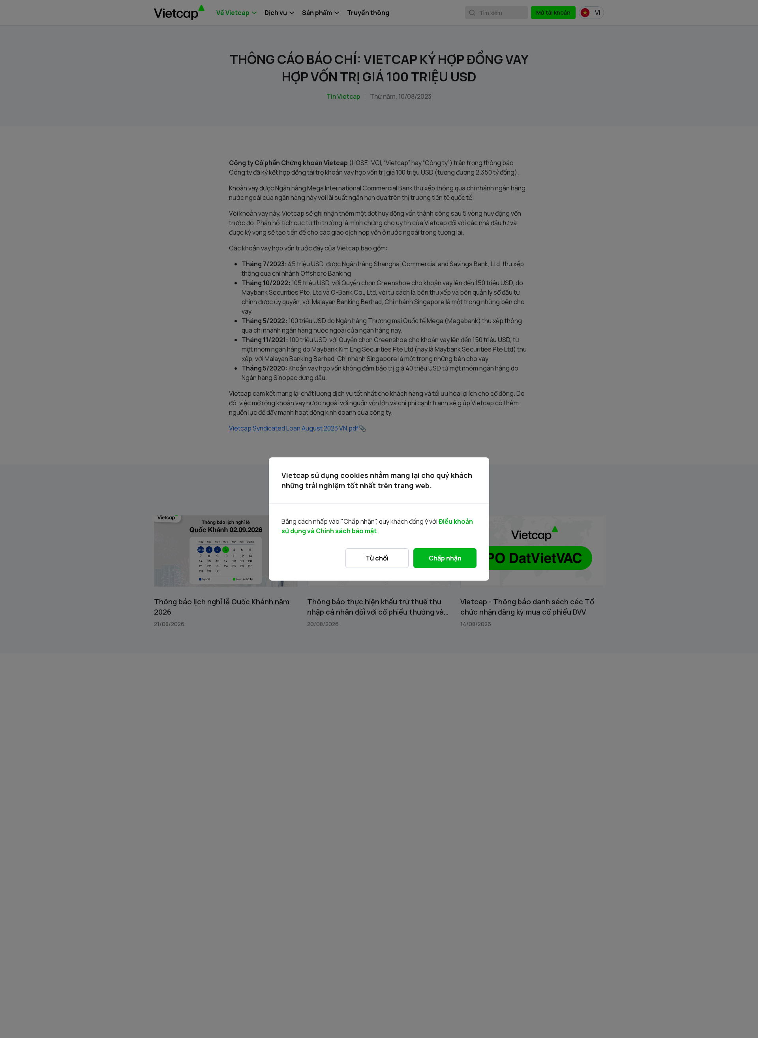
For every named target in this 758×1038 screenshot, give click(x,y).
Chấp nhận (445, 558)
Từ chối (377, 558)
